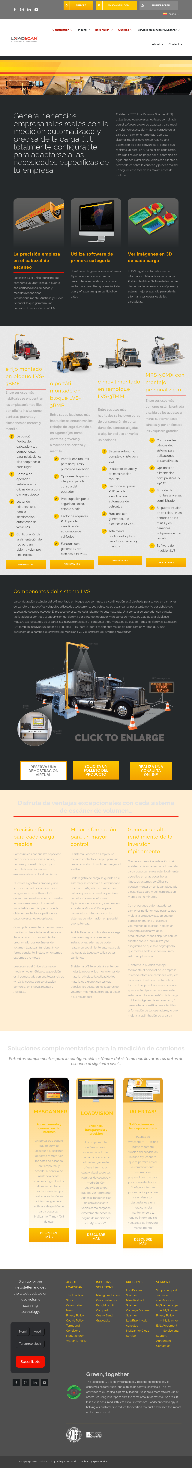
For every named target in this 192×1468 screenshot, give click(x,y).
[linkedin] (29, 9)
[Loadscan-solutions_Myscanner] (49, 1079)
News (70, 1310)
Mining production (108, 1295)
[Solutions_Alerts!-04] (143, 1079)
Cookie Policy (75, 1320)
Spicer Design (100, 1461)
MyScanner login (167, 1305)
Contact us (163, 1346)
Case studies (74, 1305)
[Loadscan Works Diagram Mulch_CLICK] (96, 639)
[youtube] (36, 9)
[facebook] (14, 9)
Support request (166, 1290)
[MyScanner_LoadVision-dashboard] (96, 1079)
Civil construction (107, 1300)
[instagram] (22, 9)
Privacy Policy (75, 1315)
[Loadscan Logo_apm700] (24, 37)
